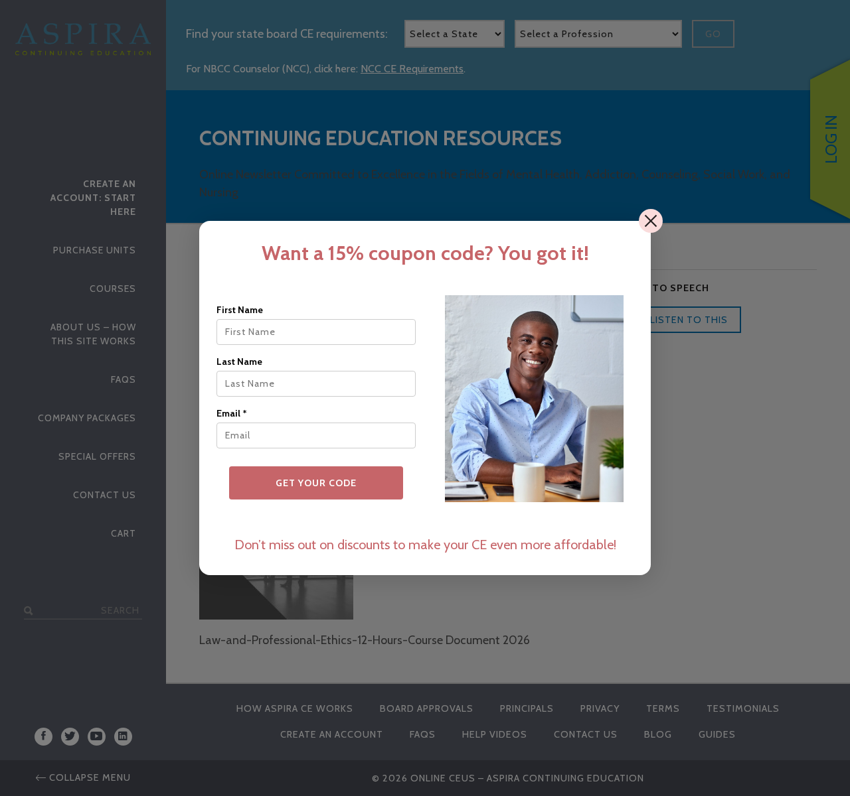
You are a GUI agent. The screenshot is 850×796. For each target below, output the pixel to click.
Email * (231, 413)
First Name (239, 310)
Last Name (239, 361)
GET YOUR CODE (316, 483)
